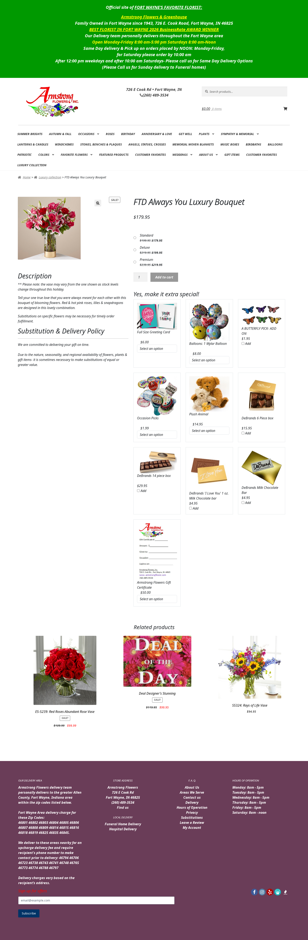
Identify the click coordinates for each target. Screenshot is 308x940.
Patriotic (24, 155)
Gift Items (231, 155)
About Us (206, 155)
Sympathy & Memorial (237, 134)
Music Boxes (229, 144)
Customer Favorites (150, 155)
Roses (110, 134)
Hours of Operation (192, 807)
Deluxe (145, 247)
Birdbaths (253, 144)
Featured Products (113, 155)
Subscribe (29, 913)
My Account (192, 827)
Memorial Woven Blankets (193, 144)
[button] (97, 203)
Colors (43, 155)
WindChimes (64, 144)
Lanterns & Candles (32, 144)
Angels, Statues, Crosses (147, 144)
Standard (146, 235)
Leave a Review (192, 822)
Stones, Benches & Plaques (101, 144)
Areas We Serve (192, 792)
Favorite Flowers (74, 155)
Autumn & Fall (60, 134)
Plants (204, 134)
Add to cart (164, 277)
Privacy (192, 812)
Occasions (86, 134)
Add (247, 343)
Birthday (128, 134)
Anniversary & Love (157, 134)
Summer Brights (29, 134)
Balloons (275, 144)
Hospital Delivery (123, 829)
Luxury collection (32, 165)
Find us (123, 807)
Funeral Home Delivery (123, 824)
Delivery (191, 802)
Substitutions (192, 817)
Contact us (192, 797)
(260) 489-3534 (122, 802)
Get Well (185, 134)
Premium (146, 259)
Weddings (180, 155)
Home (27, 177)
